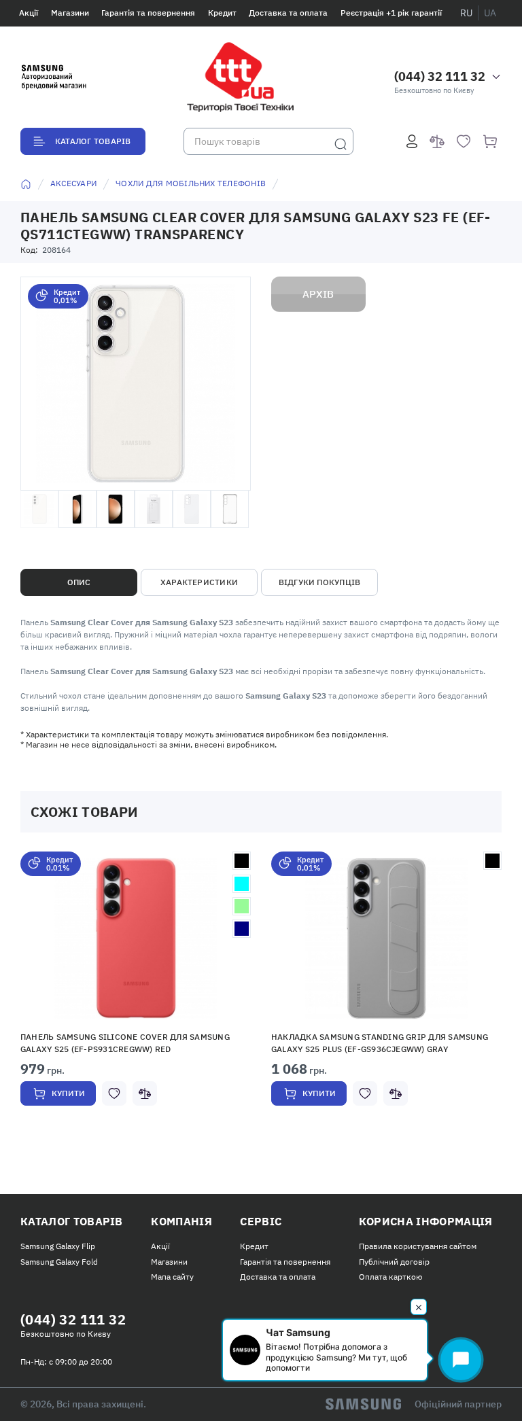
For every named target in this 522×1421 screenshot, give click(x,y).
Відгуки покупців (320, 582)
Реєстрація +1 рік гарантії (391, 12)
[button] (135, 938)
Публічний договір (394, 1262)
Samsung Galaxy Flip (57, 1246)
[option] (135, 993)
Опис (79, 582)
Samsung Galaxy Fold (59, 1262)
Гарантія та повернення (148, 12)
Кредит (222, 12)
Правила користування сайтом (417, 1246)
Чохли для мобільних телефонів (191, 183)
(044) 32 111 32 (439, 76)
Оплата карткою (390, 1276)
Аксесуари (73, 183)
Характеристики (199, 582)
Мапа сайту (172, 1276)
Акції (28, 12)
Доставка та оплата (288, 12)
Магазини (70, 12)
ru (466, 13)
